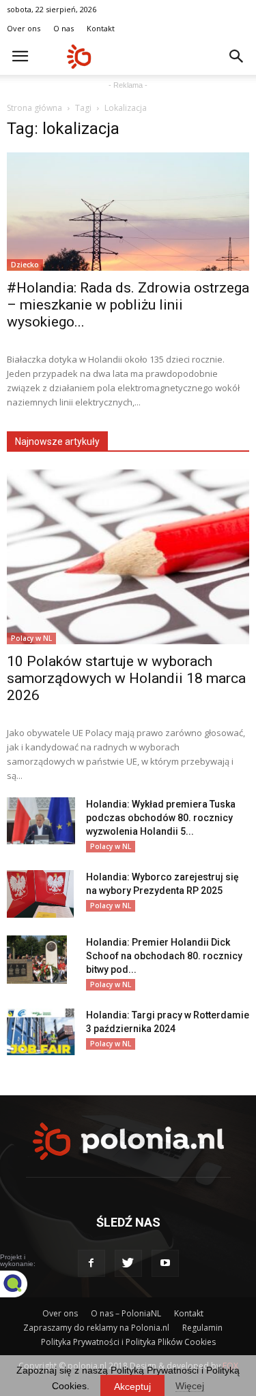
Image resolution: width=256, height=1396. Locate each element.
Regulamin (202, 1327)
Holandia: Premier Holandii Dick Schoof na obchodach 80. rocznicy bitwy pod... (164, 956)
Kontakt (101, 28)
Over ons (23, 28)
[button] (237, 56)
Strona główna (34, 108)
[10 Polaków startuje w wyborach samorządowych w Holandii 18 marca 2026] (128, 556)
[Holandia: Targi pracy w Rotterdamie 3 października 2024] (41, 1031)
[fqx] (24, 1283)
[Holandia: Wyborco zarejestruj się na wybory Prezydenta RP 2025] (40, 894)
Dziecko (25, 264)
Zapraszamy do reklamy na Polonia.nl (96, 1327)
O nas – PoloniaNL (126, 1313)
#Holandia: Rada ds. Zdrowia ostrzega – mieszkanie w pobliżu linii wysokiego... (128, 305)
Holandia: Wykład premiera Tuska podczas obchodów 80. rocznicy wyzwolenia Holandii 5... (161, 818)
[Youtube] (165, 1263)
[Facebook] (91, 1263)
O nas (63, 28)
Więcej (189, 1385)
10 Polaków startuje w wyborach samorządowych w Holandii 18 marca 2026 (126, 678)
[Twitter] (128, 1263)
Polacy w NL (31, 638)
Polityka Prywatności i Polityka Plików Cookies (128, 1342)
